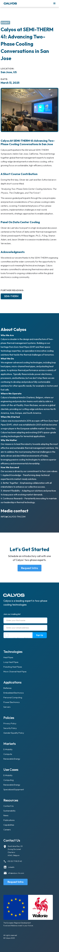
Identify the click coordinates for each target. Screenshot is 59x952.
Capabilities (8, 825)
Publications (9, 820)
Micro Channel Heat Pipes (14, 671)
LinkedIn (11, 867)
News (5, 815)
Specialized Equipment (13, 789)
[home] (27, 3)
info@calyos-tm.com (13, 516)
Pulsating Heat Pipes (12, 666)
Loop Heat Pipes (10, 662)
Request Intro (29, 568)
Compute (7, 754)
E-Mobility (7, 749)
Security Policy (10, 728)
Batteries (7, 688)
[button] (54, 3)
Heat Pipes (8, 657)
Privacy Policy (23, 638)
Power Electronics (11, 702)
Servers (6, 707)
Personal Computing (12, 697)
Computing (8, 780)
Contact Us (8, 806)
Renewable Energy (11, 758)
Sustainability (9, 810)
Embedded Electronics (13, 692)
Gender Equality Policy (13, 733)
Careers (7, 829)
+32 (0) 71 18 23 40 (14, 861)
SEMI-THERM (11, 296)
